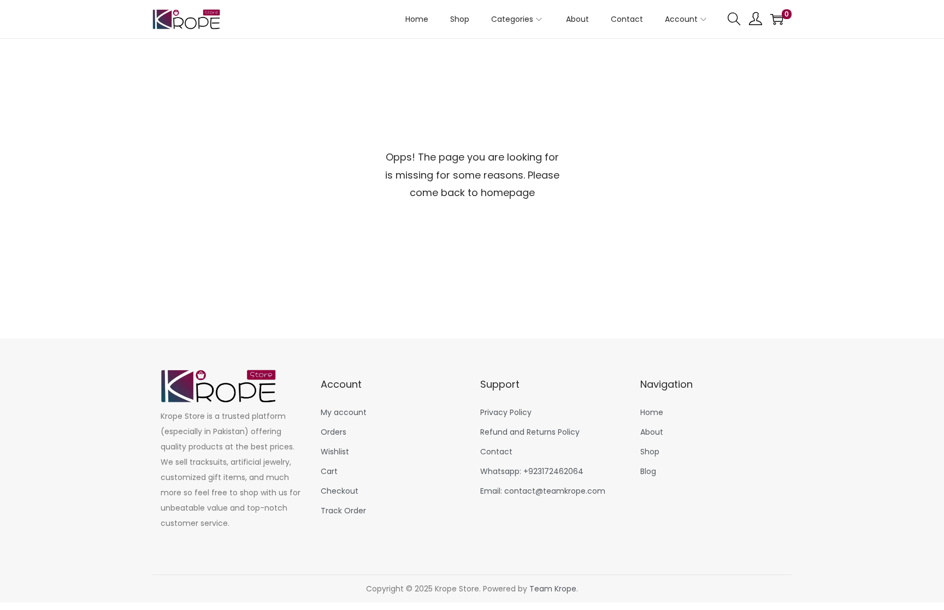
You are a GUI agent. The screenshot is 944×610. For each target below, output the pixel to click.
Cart (329, 471)
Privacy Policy (506, 412)
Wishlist (335, 451)
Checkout (339, 490)
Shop (649, 451)
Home (651, 412)
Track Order (343, 510)
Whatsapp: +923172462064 (531, 471)
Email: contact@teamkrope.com (542, 490)
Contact (496, 451)
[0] (776, 19)
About (651, 432)
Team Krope (552, 588)
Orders (333, 432)
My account (344, 412)
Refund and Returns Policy (530, 432)
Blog (648, 471)
